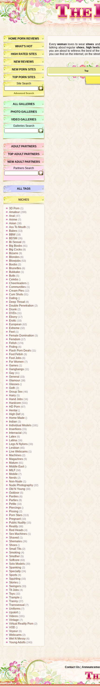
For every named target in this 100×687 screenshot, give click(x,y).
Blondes (14, 257)
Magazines (16, 459)
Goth (12, 388)
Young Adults (17, 642)
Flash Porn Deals (20, 350)
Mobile (13, 474)
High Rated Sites (24, 54)
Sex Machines (18, 533)
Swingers (15, 586)
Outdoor (14, 492)
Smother (14, 556)
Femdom (14, 339)
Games (13, 365)
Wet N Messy (17, 638)
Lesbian (14, 447)
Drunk (13, 309)
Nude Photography (21, 485)
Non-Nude (15, 481)
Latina (13, 440)
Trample (14, 597)
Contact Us (72, 667)
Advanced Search (24, 93)
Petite (12, 504)
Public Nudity (17, 522)
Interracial (15, 432)
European (15, 324)
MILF (12, 470)
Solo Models (17, 563)
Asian (12, 223)
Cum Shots (16, 294)
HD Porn (14, 406)
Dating (13, 298)
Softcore (14, 560)
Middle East (16, 466)
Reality (13, 526)
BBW (12, 234)
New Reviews (24, 61)
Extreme (14, 328)
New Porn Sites (24, 69)
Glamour (14, 380)
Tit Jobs (14, 590)
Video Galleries (23, 119)
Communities (17, 287)
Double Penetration (21, 305)
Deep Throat (17, 302)
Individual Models (20, 425)
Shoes (13, 545)
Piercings (15, 507)
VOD (12, 627)
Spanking (15, 567)
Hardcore (15, 403)
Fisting (13, 346)
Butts (12, 275)
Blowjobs (15, 260)
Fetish (13, 343)
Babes (13, 230)
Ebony (13, 316)
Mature (13, 462)
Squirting (14, 578)
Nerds (13, 477)
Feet (12, 331)
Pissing (13, 511)
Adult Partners (24, 146)
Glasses (14, 384)
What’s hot (23, 46)
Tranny (13, 601)
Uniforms (14, 608)
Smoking (14, 552)
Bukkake (14, 272)
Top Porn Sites (23, 77)
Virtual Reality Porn (21, 623)
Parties (13, 500)
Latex (12, 436)
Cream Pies (16, 290)
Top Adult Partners (24, 154)
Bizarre (13, 253)
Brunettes (15, 268)
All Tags (23, 188)
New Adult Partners (23, 161)
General (14, 376)
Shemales (15, 541)
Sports (13, 575)
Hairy (12, 395)
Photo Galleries (24, 111)
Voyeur (13, 631)
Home (12, 38)
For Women (16, 361)
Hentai (13, 410)
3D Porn (14, 208)
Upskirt (13, 612)
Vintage (14, 620)
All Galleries (24, 104)
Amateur (14, 212)
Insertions (15, 429)
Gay (11, 373)
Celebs (13, 279)
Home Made (17, 417)
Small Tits (15, 548)
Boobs (13, 264)
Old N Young (17, 489)
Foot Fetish (16, 354)
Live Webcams (18, 451)
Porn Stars (15, 515)
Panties (14, 496)
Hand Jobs (16, 399)
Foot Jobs (15, 358)
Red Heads (16, 530)
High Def (14, 414)
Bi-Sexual (15, 242)
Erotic (12, 320)
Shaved (14, 537)
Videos (13, 616)
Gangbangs (16, 369)
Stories (13, 582)
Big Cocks (15, 249)
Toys (12, 593)
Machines (15, 455)
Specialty (15, 571)
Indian (13, 421)
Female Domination (21, 335)
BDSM (13, 238)
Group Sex (16, 391)
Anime (13, 219)
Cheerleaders (18, 283)
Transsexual (17, 605)
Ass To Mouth (17, 227)
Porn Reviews (28, 38)
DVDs (13, 313)
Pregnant (15, 519)
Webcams (15, 634)
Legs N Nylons (18, 444)
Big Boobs (15, 245)
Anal (12, 215)
